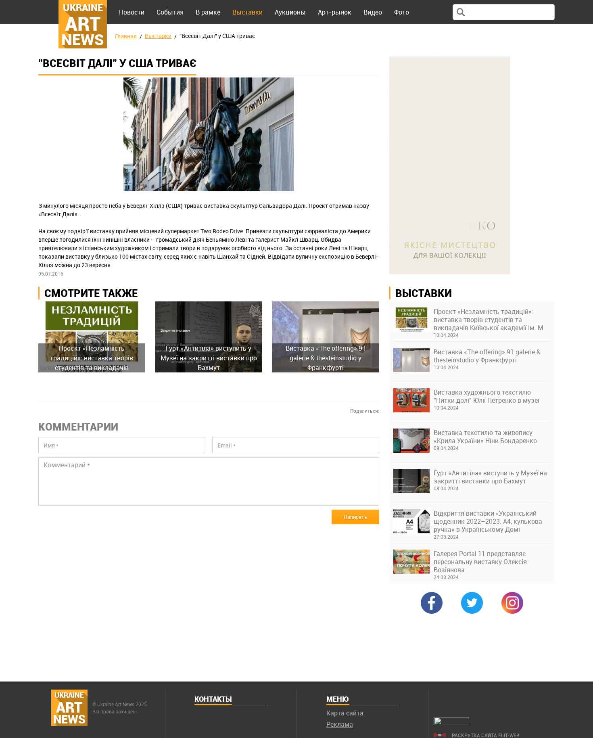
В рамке (208, 12)
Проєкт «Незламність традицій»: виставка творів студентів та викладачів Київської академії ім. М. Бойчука (489, 319)
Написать (355, 517)
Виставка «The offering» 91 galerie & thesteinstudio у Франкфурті (487, 356)
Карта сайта (344, 713)
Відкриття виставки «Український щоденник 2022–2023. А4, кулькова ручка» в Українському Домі (488, 521)
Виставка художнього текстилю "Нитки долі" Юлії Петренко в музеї (486, 396)
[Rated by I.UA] (451, 722)
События (170, 12)
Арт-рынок (334, 12)
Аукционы (290, 12)
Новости (131, 12)
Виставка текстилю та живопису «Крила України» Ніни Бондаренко (485, 437)
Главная (126, 36)
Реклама (339, 724)
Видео (372, 12)
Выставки (247, 12)
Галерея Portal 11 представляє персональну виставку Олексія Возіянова (480, 562)
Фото (401, 12)
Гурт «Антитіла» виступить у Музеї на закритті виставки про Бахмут (490, 477)
